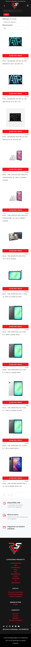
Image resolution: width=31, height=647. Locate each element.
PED (15, 572)
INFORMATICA (15, 567)
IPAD (15, 569)
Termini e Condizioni (15, 596)
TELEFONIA (15, 578)
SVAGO (15, 576)
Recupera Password (15, 620)
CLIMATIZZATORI (15, 563)
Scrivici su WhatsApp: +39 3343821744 (16, 629)
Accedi (27, 58)
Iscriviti (15, 604)
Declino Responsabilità (15, 594)
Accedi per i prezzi (15, 55)
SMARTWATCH (15, 574)
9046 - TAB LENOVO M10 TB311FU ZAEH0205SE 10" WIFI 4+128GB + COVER (15, 177)
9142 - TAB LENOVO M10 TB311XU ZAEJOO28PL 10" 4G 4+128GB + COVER (15, 218)
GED (15, 565)
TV (15, 580)
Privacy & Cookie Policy (15, 592)
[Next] (11, 495)
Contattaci (15, 614)
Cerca (6, 14)
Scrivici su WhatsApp (16, 1)
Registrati (15, 618)
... (6, 495)
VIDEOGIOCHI (15, 582)
